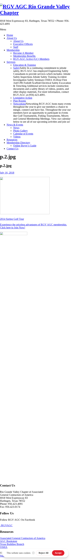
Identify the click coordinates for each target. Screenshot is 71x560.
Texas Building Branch (12, 544)
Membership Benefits (24, 56)
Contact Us (12, 148)
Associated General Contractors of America (22, 538)
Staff (15, 47)
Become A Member (23, 53)
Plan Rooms (19, 100)
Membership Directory (18, 142)
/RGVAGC (6, 525)
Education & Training (24, 65)
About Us (12, 38)
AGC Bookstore (8, 541)
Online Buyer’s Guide (24, 145)
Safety (16, 68)
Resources (12, 139)
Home (10, 35)
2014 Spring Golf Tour (12, 219)
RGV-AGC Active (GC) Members (31, 59)
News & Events (15, 124)
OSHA (3, 547)
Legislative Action (22, 97)
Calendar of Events (23, 133)
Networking (19, 103)
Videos (16, 136)
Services (11, 62)
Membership (13, 50)
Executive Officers (23, 44)
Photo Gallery (20, 130)
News (16, 127)
